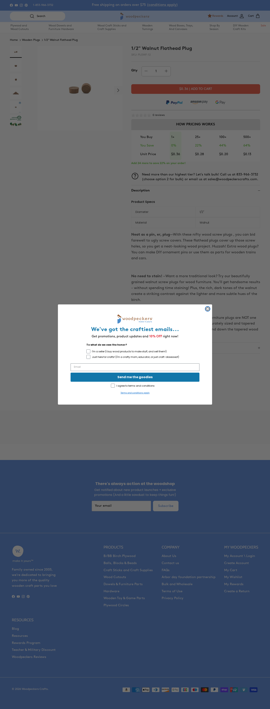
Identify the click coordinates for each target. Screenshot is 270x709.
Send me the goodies (135, 377)
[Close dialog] (207, 308)
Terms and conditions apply (135, 392)
